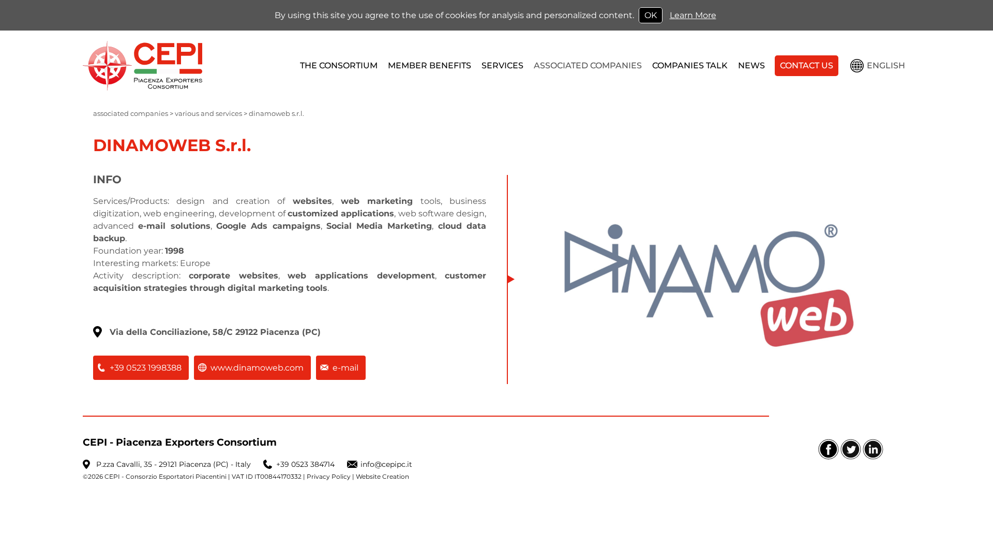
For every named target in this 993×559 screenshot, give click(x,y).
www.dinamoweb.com (257, 368)
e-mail (345, 368)
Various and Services (208, 113)
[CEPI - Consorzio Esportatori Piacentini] (178, 66)
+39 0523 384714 (305, 464)
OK (650, 15)
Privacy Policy (329, 476)
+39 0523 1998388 (146, 368)
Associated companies (130, 113)
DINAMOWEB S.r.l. (276, 113)
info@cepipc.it (386, 464)
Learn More (693, 15)
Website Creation (382, 476)
